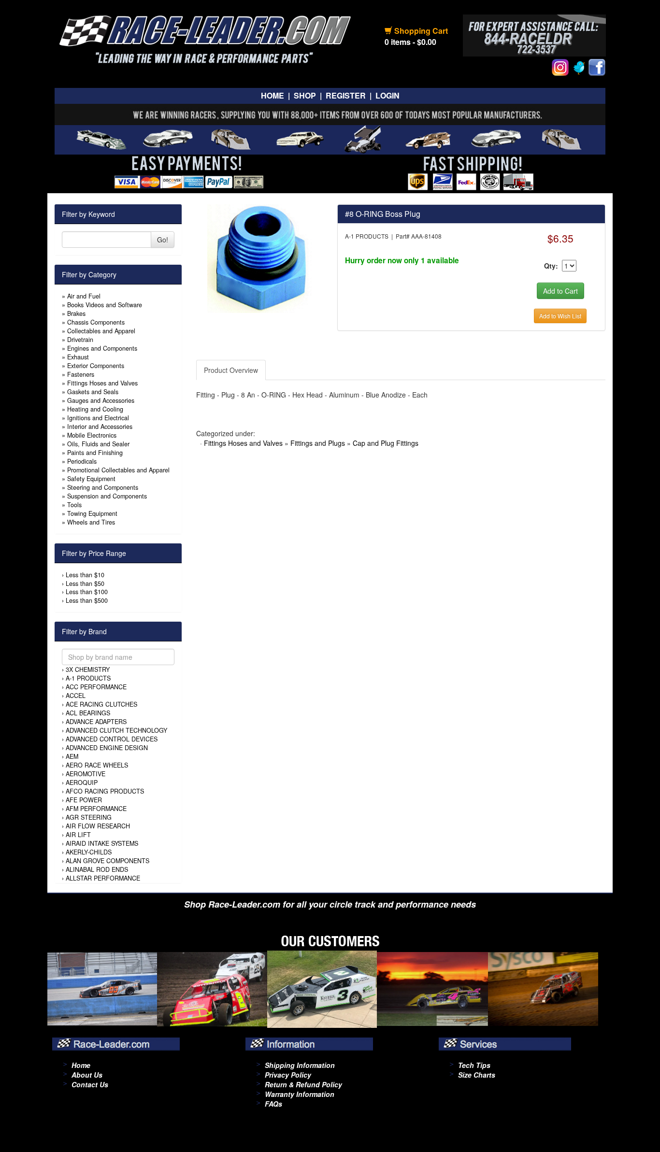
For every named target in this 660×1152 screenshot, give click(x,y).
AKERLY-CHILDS (89, 852)
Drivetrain (80, 339)
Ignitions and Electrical (98, 417)
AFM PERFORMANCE (96, 808)
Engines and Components (102, 348)
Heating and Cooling (95, 409)
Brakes (76, 313)
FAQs (273, 1104)
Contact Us (90, 1084)
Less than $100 (87, 591)
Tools (74, 504)
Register (346, 95)
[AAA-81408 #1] (259, 257)
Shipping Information (300, 1065)
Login (387, 95)
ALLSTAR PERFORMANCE (103, 878)
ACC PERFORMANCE (96, 687)
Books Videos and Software (104, 304)
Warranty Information (299, 1094)
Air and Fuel (83, 296)
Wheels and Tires (91, 522)
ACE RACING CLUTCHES (101, 704)
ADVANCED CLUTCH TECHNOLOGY (116, 730)
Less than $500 (87, 600)
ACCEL (76, 695)
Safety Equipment (91, 478)
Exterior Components (95, 365)
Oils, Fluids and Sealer (98, 444)
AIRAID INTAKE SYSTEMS (102, 843)
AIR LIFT (78, 834)
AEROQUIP (82, 782)
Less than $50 (85, 583)
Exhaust (78, 357)
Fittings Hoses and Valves (102, 383)
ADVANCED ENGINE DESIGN (107, 747)
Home (272, 95)
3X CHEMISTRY (88, 669)
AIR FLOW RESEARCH (98, 826)
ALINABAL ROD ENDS (97, 869)
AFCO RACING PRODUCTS (105, 791)
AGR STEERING (89, 817)
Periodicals (82, 461)
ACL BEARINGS (88, 713)
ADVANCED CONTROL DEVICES (112, 739)
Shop (305, 95)
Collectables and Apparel (101, 331)
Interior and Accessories (99, 426)
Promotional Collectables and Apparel (118, 470)
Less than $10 (85, 574)
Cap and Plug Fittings (385, 443)
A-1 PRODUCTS (88, 678)
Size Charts (476, 1075)
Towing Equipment (92, 513)
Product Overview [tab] (231, 370)
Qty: (551, 265)
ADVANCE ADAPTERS (96, 721)
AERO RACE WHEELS (97, 765)
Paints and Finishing (95, 452)
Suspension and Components (107, 496)
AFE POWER (84, 800)
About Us (87, 1075)
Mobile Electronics (91, 435)
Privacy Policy (288, 1075)
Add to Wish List (560, 316)
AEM (72, 756)
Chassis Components (96, 322)
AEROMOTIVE (85, 773)
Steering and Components (102, 487)
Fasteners (80, 374)
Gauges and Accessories (100, 400)
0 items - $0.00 (410, 41)
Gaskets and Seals (92, 391)
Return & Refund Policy (303, 1084)
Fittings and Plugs (317, 443)
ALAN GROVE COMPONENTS (107, 860)
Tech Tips (474, 1065)
